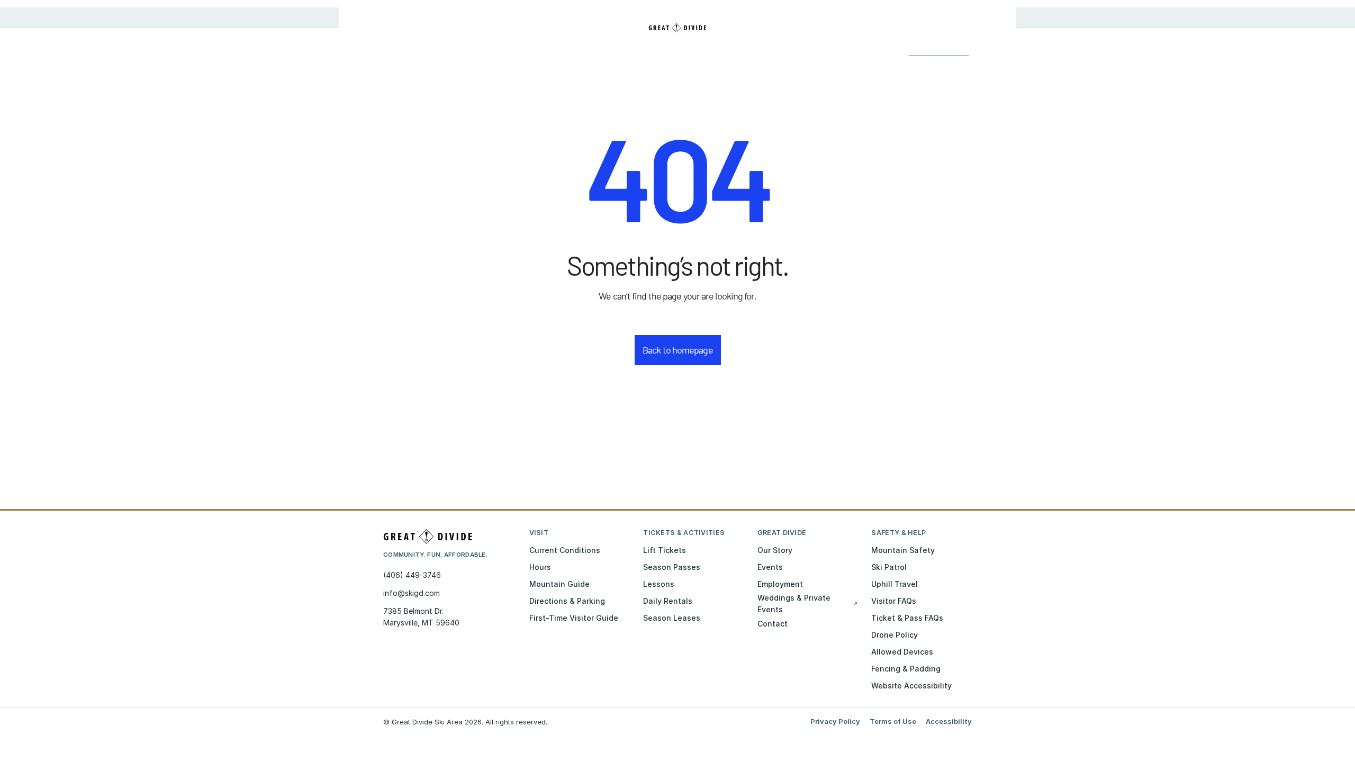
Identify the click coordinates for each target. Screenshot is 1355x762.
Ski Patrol (889, 567)
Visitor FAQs (893, 600)
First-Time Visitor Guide (573, 617)
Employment (780, 583)
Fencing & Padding (906, 668)
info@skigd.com (411, 592)
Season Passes (671, 567)
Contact (772, 623)
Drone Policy (894, 634)
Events (770, 567)
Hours (540, 567)
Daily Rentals (667, 600)
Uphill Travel (894, 583)
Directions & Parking (567, 600)
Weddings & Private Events (807, 603)
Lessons (658, 583)
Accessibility (949, 721)
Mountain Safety (903, 550)
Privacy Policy (835, 721)
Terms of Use (893, 721)
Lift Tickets (664, 550)
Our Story (774, 550)
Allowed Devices (902, 651)
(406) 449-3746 (412, 574)
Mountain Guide (559, 583)
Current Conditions (564, 550)
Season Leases (671, 617)
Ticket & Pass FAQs (907, 617)
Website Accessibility (911, 685)
